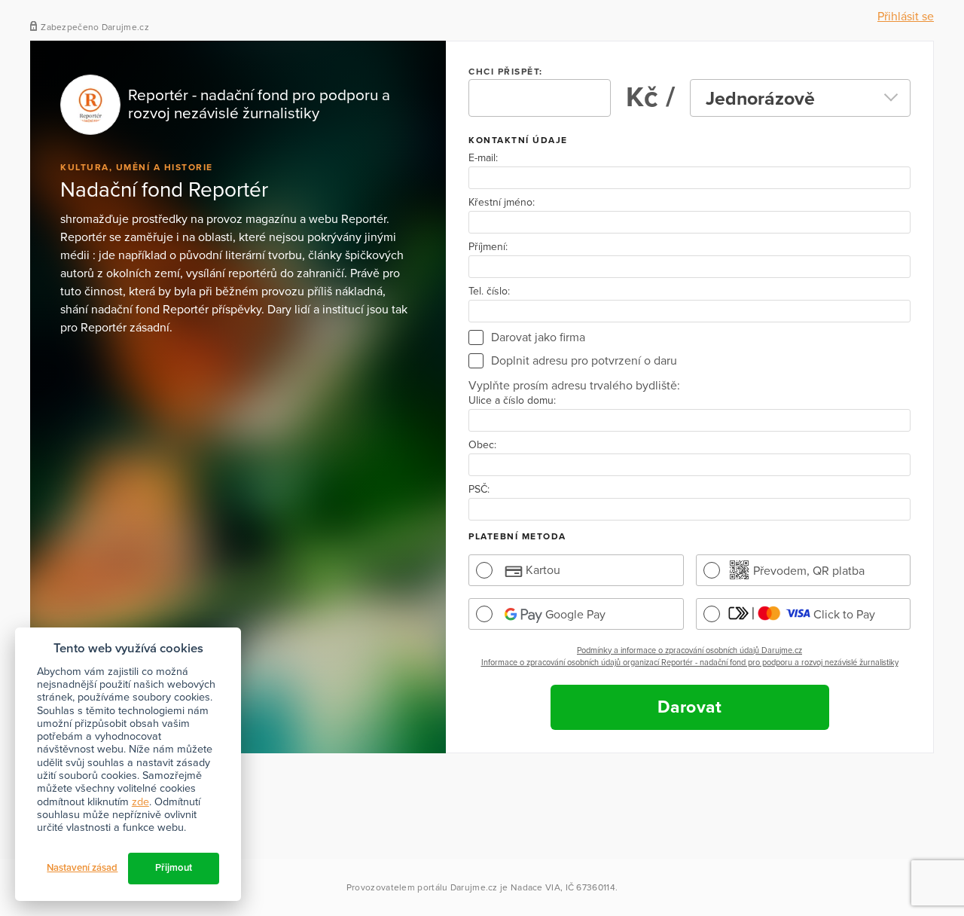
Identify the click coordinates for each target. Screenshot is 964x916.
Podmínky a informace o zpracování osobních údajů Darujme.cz (689, 650)
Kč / (650, 97)
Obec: (482, 445)
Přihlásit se (905, 16)
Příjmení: (488, 247)
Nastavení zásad (82, 868)
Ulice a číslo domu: (512, 401)
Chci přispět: (505, 71)
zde (140, 801)
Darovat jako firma (538, 337)
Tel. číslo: (489, 291)
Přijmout (173, 868)
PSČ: (479, 490)
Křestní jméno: (501, 203)
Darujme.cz (474, 887)
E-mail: (483, 158)
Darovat (689, 707)
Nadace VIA (535, 887)
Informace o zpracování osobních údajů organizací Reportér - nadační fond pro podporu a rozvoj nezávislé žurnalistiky (689, 662)
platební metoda (517, 536)
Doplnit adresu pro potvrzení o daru (584, 360)
